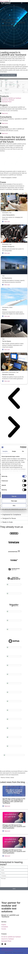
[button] (14, 398)
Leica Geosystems (8, 215)
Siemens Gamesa (8, 374)
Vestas (4, 310)
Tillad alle (14, 496)
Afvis (14, 505)
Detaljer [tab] (14, 451)
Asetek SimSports (8, 246)
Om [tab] (23, 451)
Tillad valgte (14, 500)
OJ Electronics (7, 278)
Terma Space (6, 341)
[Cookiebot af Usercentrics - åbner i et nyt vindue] (20, 447)
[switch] (24, 481)
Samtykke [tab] (5, 451)
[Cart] (21, 3)
